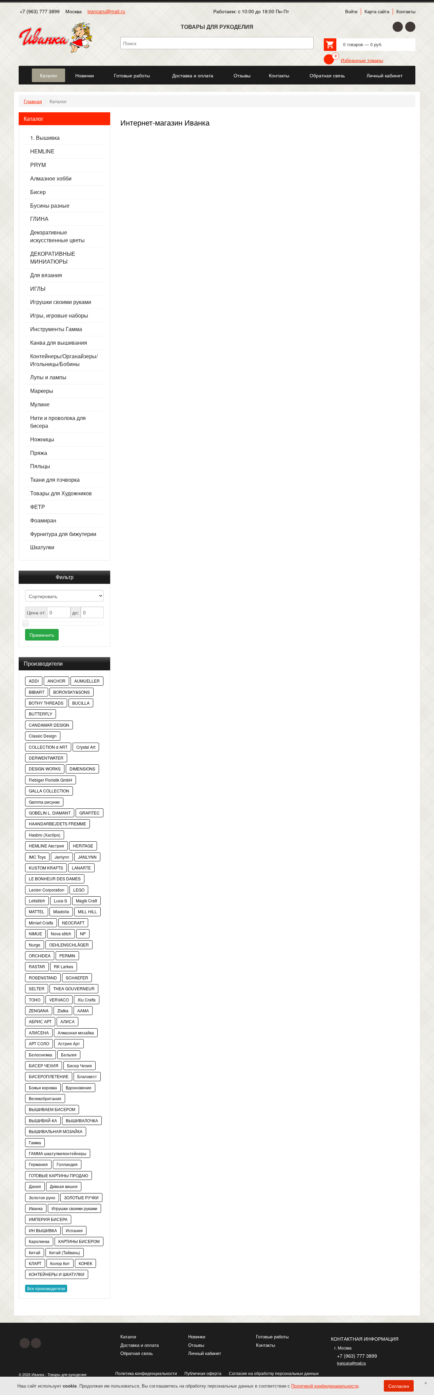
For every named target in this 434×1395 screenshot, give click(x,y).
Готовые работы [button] (132, 75)
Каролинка (39, 1241)
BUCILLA (81, 703)
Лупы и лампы (48, 377)
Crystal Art (85, 747)
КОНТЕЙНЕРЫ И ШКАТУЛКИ (56, 1274)
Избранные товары (362, 60)
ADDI (34, 681)
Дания (35, 1186)
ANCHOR (56, 681)
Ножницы (42, 439)
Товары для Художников (61, 493)
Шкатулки (42, 547)
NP (83, 933)
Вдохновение (79, 1087)
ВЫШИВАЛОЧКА (82, 1120)
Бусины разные (50, 205)
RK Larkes (63, 966)
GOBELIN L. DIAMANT (50, 813)
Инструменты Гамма (56, 329)
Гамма (35, 1142)
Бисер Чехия (79, 1065)
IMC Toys (37, 857)
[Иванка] (25, 71)
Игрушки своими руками (60, 302)
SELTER (36, 988)
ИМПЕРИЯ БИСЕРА (48, 1219)
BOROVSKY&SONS (71, 692)
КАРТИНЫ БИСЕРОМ (79, 1241)
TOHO (34, 999)
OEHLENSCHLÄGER (69, 945)
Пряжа (38, 453)
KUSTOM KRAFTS (46, 868)
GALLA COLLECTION (49, 791)
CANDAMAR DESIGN (49, 725)
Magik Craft (86, 900)
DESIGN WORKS (45, 768)
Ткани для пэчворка (55, 479)
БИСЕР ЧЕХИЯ (43, 1065)
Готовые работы (272, 1336)
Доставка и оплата (139, 1345)
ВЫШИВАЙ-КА (43, 1120)
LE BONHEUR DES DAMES (55, 878)
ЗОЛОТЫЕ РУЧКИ (81, 1197)
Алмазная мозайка (76, 1032)
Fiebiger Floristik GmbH (50, 780)
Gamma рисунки (44, 802)
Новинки (196, 1336)
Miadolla (61, 911)
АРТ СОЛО (39, 1043)
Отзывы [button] (242, 75)
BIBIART (36, 692)
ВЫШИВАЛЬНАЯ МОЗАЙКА (55, 1131)
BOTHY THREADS (46, 703)
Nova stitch (61, 933)
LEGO (78, 890)
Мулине (40, 404)
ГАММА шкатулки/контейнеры (57, 1153)
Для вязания (46, 275)
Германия (38, 1164)
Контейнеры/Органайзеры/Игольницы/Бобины (64, 360)
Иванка (36, 1208)
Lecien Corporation (46, 890)
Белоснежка (40, 1054)
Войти (351, 11)
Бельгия (69, 1054)
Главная (33, 101)
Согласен (398, 1385)
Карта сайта (376, 11)
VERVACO (59, 999)
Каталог (128, 1336)
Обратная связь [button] (327, 75)
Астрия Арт (69, 1043)
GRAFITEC (89, 813)
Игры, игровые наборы (59, 315)
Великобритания (45, 1098)
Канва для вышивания (58, 342)
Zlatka (62, 1010)
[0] (329, 59)
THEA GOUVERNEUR (74, 988)
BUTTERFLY (40, 713)
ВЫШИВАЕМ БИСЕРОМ (52, 1109)
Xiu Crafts (87, 999)
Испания (74, 1230)
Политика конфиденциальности (146, 1373)
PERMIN (67, 955)
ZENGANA (38, 1010)
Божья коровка (43, 1087)
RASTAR (37, 966)
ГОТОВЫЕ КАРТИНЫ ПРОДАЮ (58, 1175)
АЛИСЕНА (39, 1032)
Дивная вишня (64, 1186)
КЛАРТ (35, 1263)
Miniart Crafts (41, 922)
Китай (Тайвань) (64, 1252)
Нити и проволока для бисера (58, 421)
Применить (41, 634)
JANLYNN (87, 857)
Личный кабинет (204, 1353)
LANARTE (81, 868)
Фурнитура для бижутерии (63, 534)
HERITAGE (83, 845)
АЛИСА (67, 1021)
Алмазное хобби (51, 178)
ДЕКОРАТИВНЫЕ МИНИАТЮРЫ (52, 257)
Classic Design (43, 736)
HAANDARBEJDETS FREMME (57, 823)
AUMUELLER (87, 681)
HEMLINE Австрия (46, 845)
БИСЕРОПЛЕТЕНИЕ (48, 1076)
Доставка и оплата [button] (192, 75)
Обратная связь (136, 1353)
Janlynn (62, 857)
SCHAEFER (77, 977)
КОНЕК (85, 1263)
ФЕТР (37, 507)
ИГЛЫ (37, 288)
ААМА (83, 1010)
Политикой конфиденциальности (324, 1385)
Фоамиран (43, 520)
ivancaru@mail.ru (106, 11)
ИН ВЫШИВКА (43, 1230)
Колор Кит (60, 1263)
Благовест (87, 1076)
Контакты (405, 11)
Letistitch (37, 900)
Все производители (46, 1288)
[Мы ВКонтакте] (410, 27)
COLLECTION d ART (48, 747)
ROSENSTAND (43, 977)
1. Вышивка (45, 137)
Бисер (38, 192)
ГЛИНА (39, 219)
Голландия (67, 1164)
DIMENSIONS (82, 768)
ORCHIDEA (40, 955)
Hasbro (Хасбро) (44, 835)
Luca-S (60, 900)
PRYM (38, 165)
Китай (34, 1252)
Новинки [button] (84, 75)
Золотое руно (42, 1197)
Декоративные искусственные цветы (57, 236)
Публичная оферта (202, 1373)
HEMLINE (42, 151)
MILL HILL (87, 911)
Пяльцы (40, 466)
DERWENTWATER (46, 758)
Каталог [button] (48, 75)
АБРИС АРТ (40, 1021)
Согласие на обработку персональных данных (274, 1373)
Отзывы (196, 1345)
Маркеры (41, 391)
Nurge (34, 945)
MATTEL (36, 911)
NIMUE (35, 933)
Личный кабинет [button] (384, 75)
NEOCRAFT (73, 922)
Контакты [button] (279, 75)
